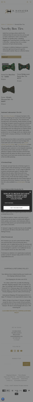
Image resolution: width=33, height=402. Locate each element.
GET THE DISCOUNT (16, 208)
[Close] (30, 192)
